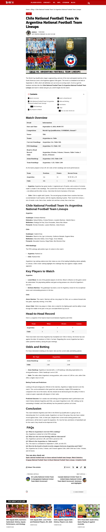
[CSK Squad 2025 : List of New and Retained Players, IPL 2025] (41, 511)
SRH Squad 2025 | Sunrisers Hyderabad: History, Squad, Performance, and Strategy (16, 522)
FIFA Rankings (38, 106)
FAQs (60, 107)
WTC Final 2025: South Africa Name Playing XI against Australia (88, 522)
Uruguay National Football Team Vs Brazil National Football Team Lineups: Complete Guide (56, 460)
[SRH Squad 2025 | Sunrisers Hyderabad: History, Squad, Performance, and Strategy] (17, 511)
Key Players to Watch (36, 109)
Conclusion (62, 104)
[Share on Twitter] (73, 467)
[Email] (77, 467)
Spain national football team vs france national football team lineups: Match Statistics (54, 457)
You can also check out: (67, 110)
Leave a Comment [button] (79, 492)
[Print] (85, 467)
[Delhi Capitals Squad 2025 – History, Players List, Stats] (65, 511)
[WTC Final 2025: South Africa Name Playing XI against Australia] (89, 511)
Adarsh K (34, 32)
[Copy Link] (81, 467)
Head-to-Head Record (65, 98)
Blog (32, 9)
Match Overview (34, 98)
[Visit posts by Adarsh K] (28, 32)
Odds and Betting (64, 101)
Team (28, 14)
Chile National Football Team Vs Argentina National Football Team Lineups (41, 102)
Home (28, 9)
